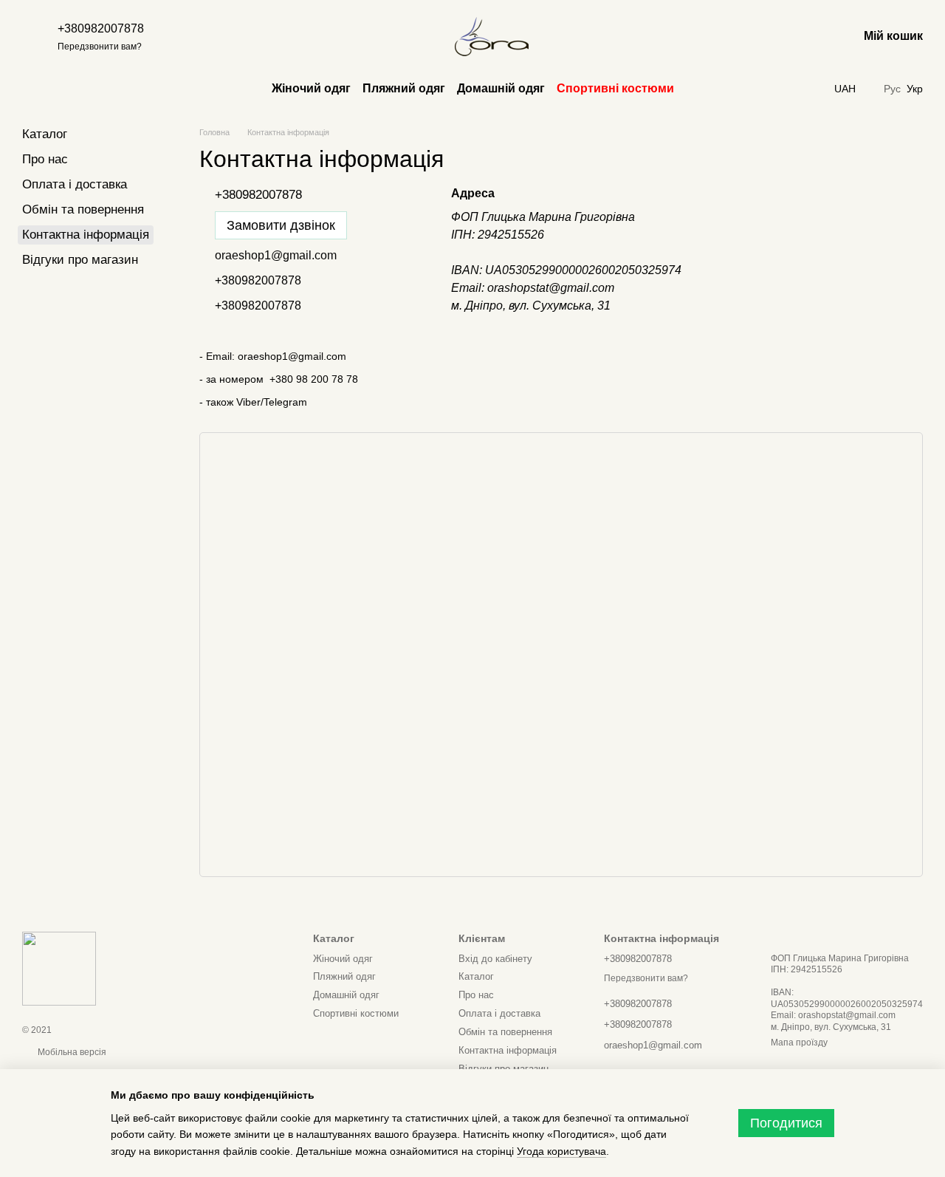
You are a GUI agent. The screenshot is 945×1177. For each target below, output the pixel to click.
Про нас (45, 159)
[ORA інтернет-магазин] (59, 968)
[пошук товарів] (391, 37)
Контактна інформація (507, 1050)
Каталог (44, 134)
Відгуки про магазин (80, 260)
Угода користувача (561, 1151)
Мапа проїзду (799, 1042)
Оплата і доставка (74, 184)
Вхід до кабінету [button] (495, 958)
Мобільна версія (70, 1052)
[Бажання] (807, 37)
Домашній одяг (501, 88)
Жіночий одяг (311, 88)
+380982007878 (101, 28)
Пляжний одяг (403, 88)
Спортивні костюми (615, 88)
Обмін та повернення (83, 209)
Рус (892, 88)
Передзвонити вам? (100, 46)
